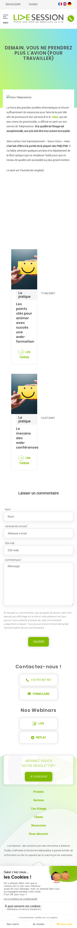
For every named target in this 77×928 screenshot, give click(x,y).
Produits (38, 791)
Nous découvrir (38, 834)
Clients (38, 817)
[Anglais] (65, 5)
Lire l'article (25, 354)
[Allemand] (69, 5)
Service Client (13, 4)
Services (38, 800)
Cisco (55, 116)
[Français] (60, 5)
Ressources (38, 825)
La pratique (24, 294)
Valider (38, 641)
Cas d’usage (38, 808)
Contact (33, 4)
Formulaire (41, 694)
